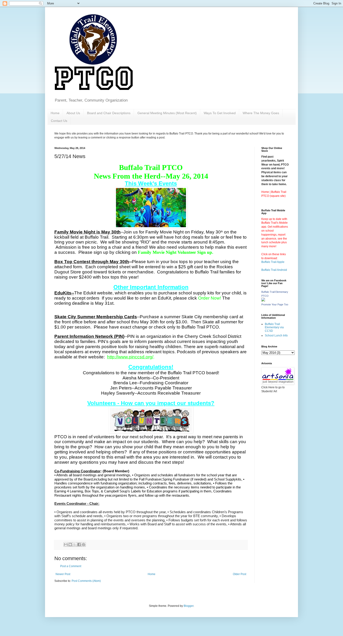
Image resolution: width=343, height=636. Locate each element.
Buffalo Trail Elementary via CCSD (274, 327)
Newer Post (63, 574)
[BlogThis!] (70, 544)
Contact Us (59, 121)
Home (55, 113)
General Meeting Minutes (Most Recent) (167, 113)
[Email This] (65, 544)
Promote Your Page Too (274, 304)
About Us (73, 113)
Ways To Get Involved (220, 113)
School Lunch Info (276, 335)
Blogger (188, 606)
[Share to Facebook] (79, 544)
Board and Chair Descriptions (108, 113)
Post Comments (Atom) (86, 581)
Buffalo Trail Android (274, 270)
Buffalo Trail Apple (272, 262)
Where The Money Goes (261, 113)
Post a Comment (70, 566)
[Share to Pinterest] (83, 544)
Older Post (239, 574)
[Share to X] (74, 544)
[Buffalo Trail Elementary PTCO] (263, 300)
